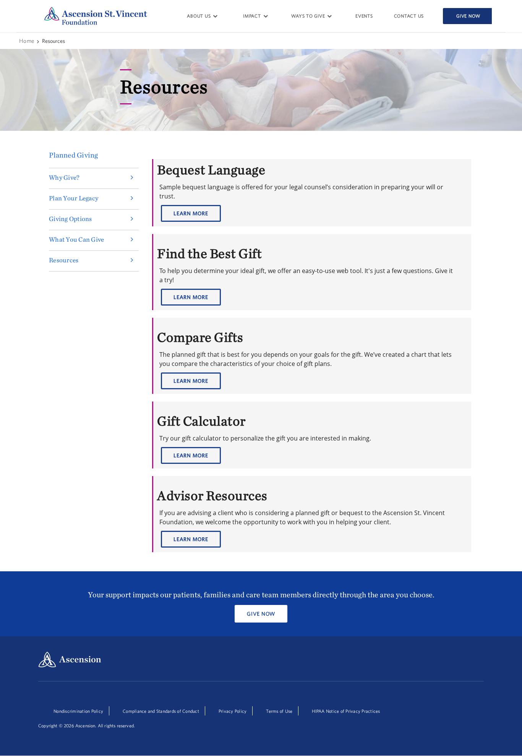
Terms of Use (279, 711)
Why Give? (64, 177)
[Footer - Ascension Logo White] (69, 660)
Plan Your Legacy (73, 198)
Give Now (468, 16)
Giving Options (70, 219)
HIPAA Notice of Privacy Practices (346, 711)
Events (364, 16)
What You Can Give (76, 239)
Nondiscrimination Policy (78, 711)
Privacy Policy (233, 711)
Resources (63, 260)
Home (27, 40)
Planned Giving (73, 155)
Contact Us (409, 16)
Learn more (190, 213)
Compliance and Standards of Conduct (161, 711)
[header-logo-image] (95, 15)
